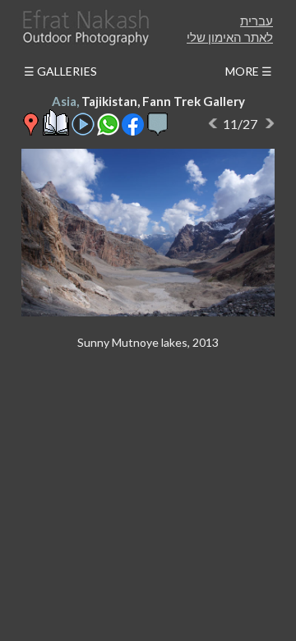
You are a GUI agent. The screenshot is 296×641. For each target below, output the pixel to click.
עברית (256, 20)
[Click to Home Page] (84, 27)
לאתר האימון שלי (230, 37)
